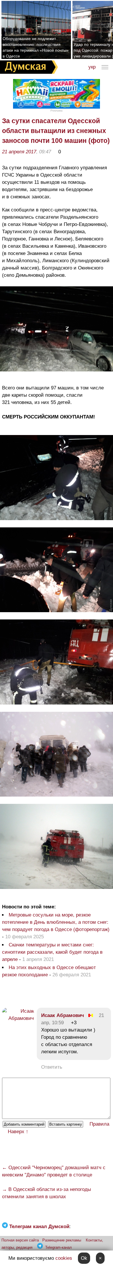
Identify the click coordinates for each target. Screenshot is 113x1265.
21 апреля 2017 (19, 151)
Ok (84, 1258)
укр (92, 67)
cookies (63, 1258)
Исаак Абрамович (62, 1015)
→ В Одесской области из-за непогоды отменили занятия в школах (46, 1193)
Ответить (51, 1067)
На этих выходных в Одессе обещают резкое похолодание (49, 971)
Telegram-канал (58, 1247)
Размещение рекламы (61, 1240)
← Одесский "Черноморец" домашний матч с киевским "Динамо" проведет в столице (53, 1171)
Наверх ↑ (18, 1131)
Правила (99, 1124)
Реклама (56, 110)
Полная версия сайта (20, 1240)
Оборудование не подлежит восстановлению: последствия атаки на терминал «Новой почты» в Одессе (36, 47)
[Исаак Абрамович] (18, 1018)
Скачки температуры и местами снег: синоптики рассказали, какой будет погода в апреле (52, 952)
